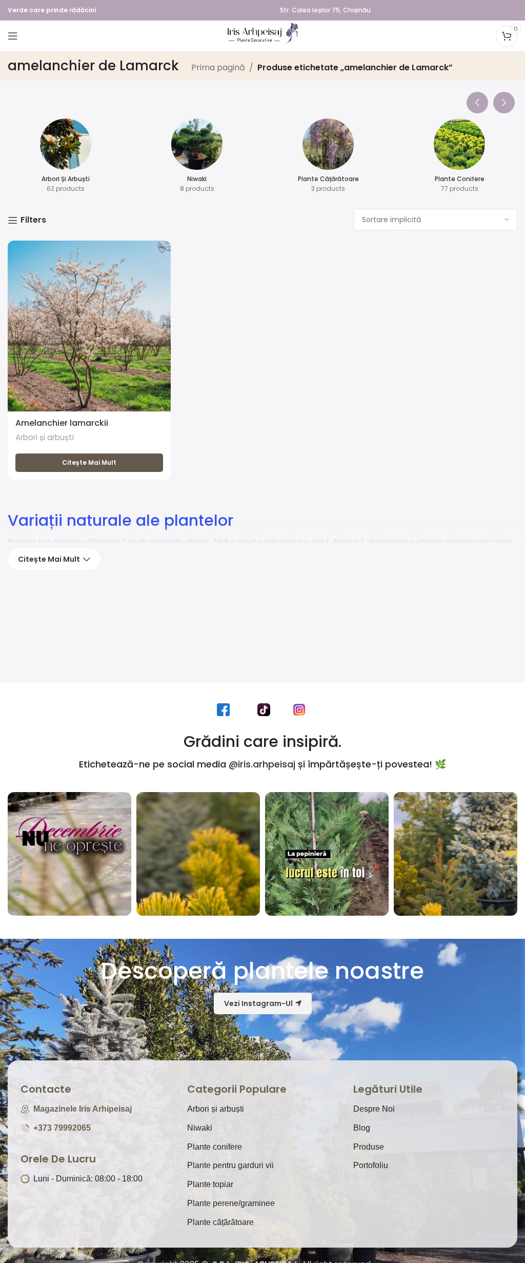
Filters (33, 220)
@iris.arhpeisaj (262, 764)
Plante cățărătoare (220, 1222)
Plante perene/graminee (231, 1203)
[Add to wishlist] (162, 250)
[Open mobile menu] (13, 36)
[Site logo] (262, 35)
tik (266, 709)
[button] (477, 100)
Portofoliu (370, 1165)
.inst (302, 709)
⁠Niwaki (199, 1127)
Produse (368, 1146)
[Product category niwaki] (197, 159)
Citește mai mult (49, 559)
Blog (361, 1127)
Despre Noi (374, 1108)
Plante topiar (210, 1184)
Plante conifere (214, 1146)
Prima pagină (218, 67)
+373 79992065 (62, 1127)
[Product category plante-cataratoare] (328, 159)
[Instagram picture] (69, 854)
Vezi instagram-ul (258, 1003)
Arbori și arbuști (44, 437)
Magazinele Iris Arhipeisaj (82, 1108)
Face (225, 709)
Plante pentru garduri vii (230, 1165)
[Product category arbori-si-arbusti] (66, 159)
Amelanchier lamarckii (61, 423)
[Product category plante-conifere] (459, 159)
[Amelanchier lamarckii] (89, 326)
